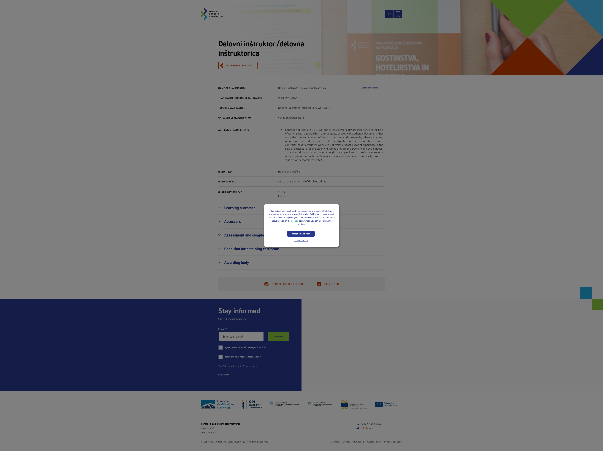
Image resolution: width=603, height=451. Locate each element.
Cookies (294, 220)
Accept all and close (301, 233)
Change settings (301, 240)
